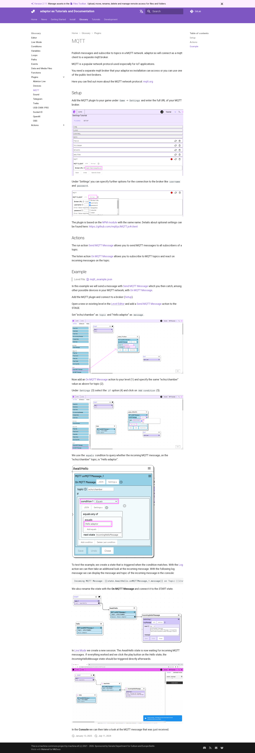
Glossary (83, 19)
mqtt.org (148, 81)
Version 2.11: (41, 3)
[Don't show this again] (222, 4)
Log (181, 564)
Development (111, 19)
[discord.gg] (204, 747)
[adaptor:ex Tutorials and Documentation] (33, 11)
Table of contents (199, 33)
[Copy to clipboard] (180, 581)
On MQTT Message (102, 256)
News (44, 19)
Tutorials (96, 19)
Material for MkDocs (51, 749)
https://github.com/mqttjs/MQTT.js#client (113, 226)
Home (34, 19)
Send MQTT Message (101, 245)
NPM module (109, 222)
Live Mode (80, 650)
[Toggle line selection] (175, 581)
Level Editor (118, 303)
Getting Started (58, 19)
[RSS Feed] (210, 747)
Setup (128, 297)
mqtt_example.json (100, 279)
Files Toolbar (80, 3)
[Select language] (141, 11)
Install (73, 19)
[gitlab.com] (222, 747)
